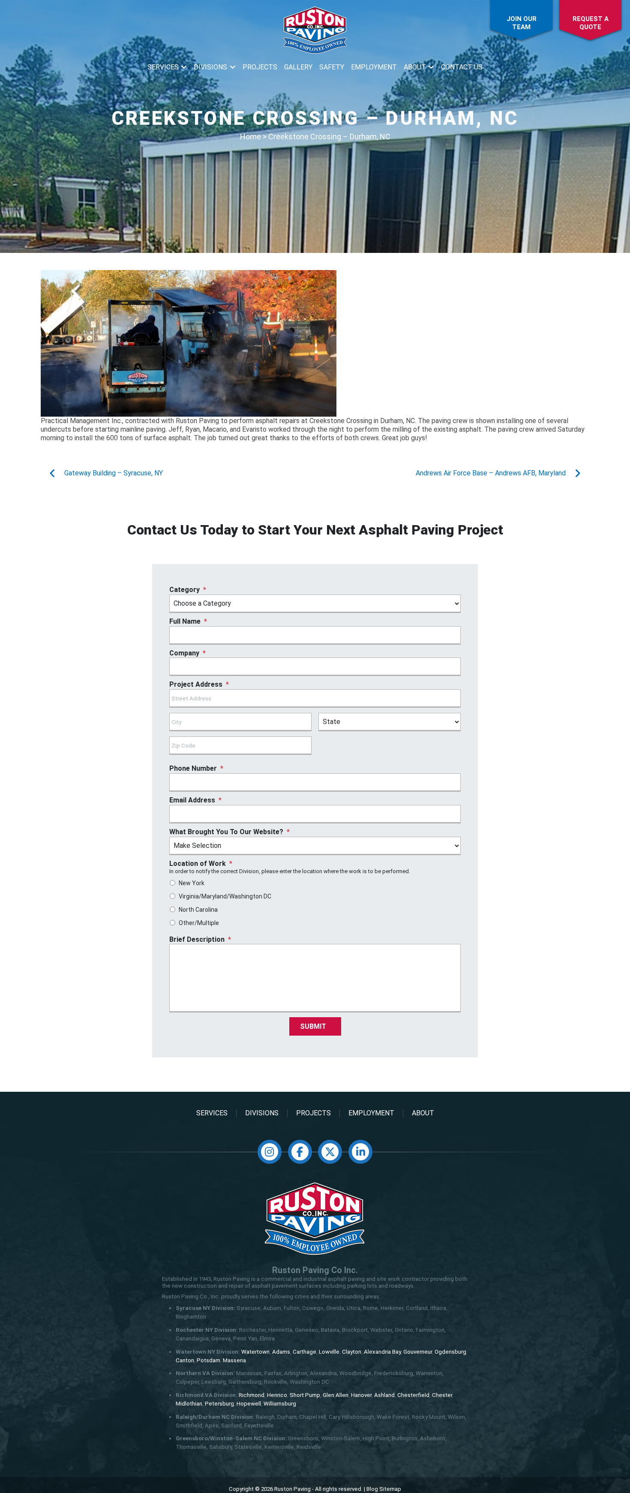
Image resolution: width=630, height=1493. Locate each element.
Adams (281, 1352)
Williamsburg (280, 1403)
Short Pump (305, 1395)
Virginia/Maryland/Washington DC (225, 896)
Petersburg (219, 1403)
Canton (185, 1360)
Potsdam (208, 1360)
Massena (234, 1360)
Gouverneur (417, 1352)
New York (191, 883)
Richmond (251, 1395)
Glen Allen (335, 1395)
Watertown (255, 1352)
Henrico (277, 1395)
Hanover (361, 1395)
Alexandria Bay (382, 1352)
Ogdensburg (450, 1352)
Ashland (384, 1395)
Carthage (304, 1352)
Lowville (329, 1352)
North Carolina (198, 909)
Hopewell (249, 1403)
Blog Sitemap (383, 1489)
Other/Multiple (199, 922)
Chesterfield (413, 1395)
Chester (442, 1395)
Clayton (351, 1352)
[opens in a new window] (270, 1152)
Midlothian (189, 1403)
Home (250, 136)
